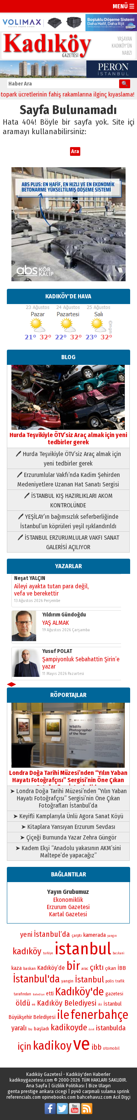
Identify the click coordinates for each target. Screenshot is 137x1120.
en (33, 1004)
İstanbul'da (36, 979)
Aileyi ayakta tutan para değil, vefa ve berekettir (51, 590)
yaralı (19, 1028)
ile (63, 1015)
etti (50, 993)
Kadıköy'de (79, 991)
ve (81, 1044)
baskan (29, 968)
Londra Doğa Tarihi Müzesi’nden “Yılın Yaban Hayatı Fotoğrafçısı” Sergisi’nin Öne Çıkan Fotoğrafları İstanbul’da (68, 780)
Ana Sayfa (36, 1085)
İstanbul (89, 979)
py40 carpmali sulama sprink (100, 1091)
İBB (122, 968)
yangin (67, 981)
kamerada (94, 934)
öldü (23, 1003)
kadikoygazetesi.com (31, 1080)
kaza (16, 968)
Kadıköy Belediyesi (66, 1003)
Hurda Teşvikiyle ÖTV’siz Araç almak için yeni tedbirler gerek (68, 438)
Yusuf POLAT (57, 651)
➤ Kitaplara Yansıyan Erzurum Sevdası (68, 826)
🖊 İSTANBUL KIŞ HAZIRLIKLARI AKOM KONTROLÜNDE (68, 500)
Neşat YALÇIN (29, 578)
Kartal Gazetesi (68, 914)
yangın (112, 936)
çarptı (77, 935)
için (24, 1046)
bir (73, 966)
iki (100, 1004)
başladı (41, 1028)
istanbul (82, 949)
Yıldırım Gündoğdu (64, 614)
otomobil (111, 1048)
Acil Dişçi (122, 1097)
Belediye (39, 994)
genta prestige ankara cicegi (37, 1091)
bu (30, 1029)
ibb (97, 1047)
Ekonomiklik (68, 899)
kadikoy (52, 1046)
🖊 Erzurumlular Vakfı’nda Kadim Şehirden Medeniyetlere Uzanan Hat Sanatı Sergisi (68, 479)
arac (84, 968)
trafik (119, 981)
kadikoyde (69, 1027)
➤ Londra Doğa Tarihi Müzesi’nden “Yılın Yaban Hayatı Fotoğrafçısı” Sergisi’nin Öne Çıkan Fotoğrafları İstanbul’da (68, 798)
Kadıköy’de (51, 967)
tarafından (22, 994)
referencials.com (23, 1097)
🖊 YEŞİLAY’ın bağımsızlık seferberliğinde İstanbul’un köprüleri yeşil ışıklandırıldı (68, 521)
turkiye (48, 953)
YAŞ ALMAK (55, 622)
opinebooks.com (59, 1097)
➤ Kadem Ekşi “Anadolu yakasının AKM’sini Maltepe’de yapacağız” (68, 851)
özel (91, 1029)
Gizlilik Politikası (67, 1085)
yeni (26, 934)
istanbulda (111, 1028)
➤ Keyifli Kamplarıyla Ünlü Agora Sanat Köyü (68, 816)
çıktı (97, 967)
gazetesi (114, 993)
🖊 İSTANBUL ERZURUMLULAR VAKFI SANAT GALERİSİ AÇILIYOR (68, 542)
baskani (118, 953)
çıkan (110, 968)
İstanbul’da (52, 934)
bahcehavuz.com (94, 1097)
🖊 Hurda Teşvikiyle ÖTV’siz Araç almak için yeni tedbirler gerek (68, 458)
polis (109, 981)
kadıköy (27, 951)
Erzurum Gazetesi (68, 907)
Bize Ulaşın (100, 1085)
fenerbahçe (99, 1015)
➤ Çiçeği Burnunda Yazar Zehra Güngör (68, 837)
